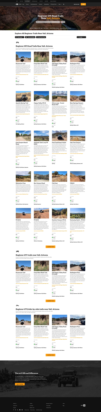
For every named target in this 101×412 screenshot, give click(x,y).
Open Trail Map (20, 384)
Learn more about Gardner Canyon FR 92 (59, 225)
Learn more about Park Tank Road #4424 (59, 149)
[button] (19, 37)
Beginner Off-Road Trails (42, 13)
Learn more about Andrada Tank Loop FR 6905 (41, 149)
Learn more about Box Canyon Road (41, 188)
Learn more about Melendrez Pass (23, 188)
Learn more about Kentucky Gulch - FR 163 (77, 225)
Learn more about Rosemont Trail (23, 70)
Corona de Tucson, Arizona (65, 28)
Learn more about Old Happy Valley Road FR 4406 (59, 70)
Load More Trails (50, 246)
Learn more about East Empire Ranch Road (23, 149)
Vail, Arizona (45, 28)
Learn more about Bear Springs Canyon (77, 109)
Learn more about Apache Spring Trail (23, 109)
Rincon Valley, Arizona (54, 28)
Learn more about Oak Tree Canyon (77, 149)
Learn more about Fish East (59, 188)
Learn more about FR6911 (77, 188)
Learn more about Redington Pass (77, 70)
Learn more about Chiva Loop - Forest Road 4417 (59, 109)
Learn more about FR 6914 (23, 225)
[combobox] (48, 21)
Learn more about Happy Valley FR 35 (41, 109)
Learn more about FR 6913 (41, 225)
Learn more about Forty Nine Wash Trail (41, 70)
